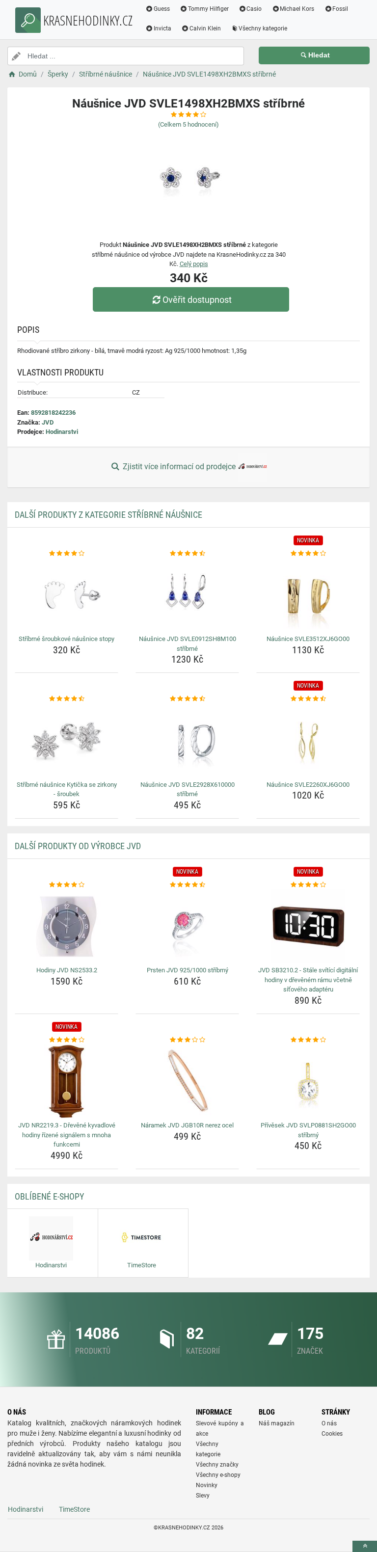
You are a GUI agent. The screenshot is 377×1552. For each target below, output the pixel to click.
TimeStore (74, 1509)
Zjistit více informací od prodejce (179, 466)
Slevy (203, 1495)
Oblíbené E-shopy (49, 1196)
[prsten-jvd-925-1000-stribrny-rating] (187, 885)
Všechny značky (217, 1464)
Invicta (162, 28)
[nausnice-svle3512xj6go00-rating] (308, 554)
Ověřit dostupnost (197, 299)
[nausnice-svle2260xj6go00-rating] (308, 699)
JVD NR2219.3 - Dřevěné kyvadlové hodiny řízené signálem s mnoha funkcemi (66, 1135)
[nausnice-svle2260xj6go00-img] (308, 740)
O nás (329, 1423)
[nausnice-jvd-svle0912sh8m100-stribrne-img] (187, 595)
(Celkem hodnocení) (188, 124)
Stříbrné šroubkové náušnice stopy (66, 638)
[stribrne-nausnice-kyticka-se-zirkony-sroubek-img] (66, 740)
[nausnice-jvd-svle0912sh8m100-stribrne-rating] (187, 554)
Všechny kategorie (263, 28)
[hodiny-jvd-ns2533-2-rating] (66, 885)
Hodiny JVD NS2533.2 (66, 970)
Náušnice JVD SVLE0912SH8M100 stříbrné (187, 643)
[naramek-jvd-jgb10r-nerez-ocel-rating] (187, 1040)
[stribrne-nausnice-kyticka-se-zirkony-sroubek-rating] (66, 699)
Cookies (332, 1433)
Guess (162, 8)
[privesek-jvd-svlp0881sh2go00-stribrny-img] (308, 1081)
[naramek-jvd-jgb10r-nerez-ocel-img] (187, 1081)
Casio (254, 8)
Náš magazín (277, 1423)
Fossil (340, 8)
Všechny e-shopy (218, 1475)
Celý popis (194, 264)
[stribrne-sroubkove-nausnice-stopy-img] (66, 595)
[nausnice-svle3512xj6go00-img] (308, 595)
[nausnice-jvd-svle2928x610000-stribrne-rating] (187, 699)
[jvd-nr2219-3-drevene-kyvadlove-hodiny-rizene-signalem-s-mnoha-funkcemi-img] (66, 1081)
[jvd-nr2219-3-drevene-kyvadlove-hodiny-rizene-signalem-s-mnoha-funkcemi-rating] (66, 1040)
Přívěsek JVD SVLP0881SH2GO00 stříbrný (308, 1130)
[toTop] (364, 1546)
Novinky (206, 1485)
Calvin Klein (205, 28)
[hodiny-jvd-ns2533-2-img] (66, 926)
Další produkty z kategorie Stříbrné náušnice (108, 514)
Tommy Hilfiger (208, 8)
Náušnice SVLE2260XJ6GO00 (308, 784)
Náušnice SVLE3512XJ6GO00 (308, 638)
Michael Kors (297, 8)
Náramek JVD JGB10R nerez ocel (187, 1125)
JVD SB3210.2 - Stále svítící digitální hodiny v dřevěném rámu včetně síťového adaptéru (308, 979)
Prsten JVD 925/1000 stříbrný (187, 970)
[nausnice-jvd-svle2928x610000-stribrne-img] (187, 740)
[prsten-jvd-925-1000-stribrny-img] (187, 926)
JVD (48, 422)
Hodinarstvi (62, 431)
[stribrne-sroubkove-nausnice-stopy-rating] (66, 554)
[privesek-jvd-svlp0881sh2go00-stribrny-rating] (308, 1040)
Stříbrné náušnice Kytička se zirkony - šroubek (67, 789)
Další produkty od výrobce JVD (78, 846)
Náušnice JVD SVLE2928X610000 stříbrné (187, 789)
